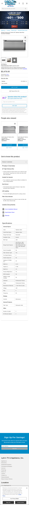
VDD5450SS (7, 75)
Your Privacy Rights (14, 498)
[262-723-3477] (23, 3)
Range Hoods (14, 30)
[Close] (26, 488)
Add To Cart (14, 87)
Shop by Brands (5, 477)
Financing (3, 470)
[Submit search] (25, 8)
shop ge (14, 26)
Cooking (8, 30)
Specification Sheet (9, 212)
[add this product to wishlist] (25, 40)
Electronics (4, 462)
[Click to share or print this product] (25, 37)
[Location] (19, 3)
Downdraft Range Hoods (22, 30)
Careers (3, 473)
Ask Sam (14, 105)
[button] (2, 3)
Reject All (8, 502)
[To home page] (11, 3)
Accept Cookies (20, 502)
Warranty (7, 215)
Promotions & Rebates (6, 466)
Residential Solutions (6, 464)
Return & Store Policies (6, 479)
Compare (10, 147)
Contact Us (4, 475)
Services (3, 468)
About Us (3, 471)
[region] (14, 495)
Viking (7, 74)
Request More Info (15, 91)
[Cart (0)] (26, 3)
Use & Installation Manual (11, 209)
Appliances (3, 30)
